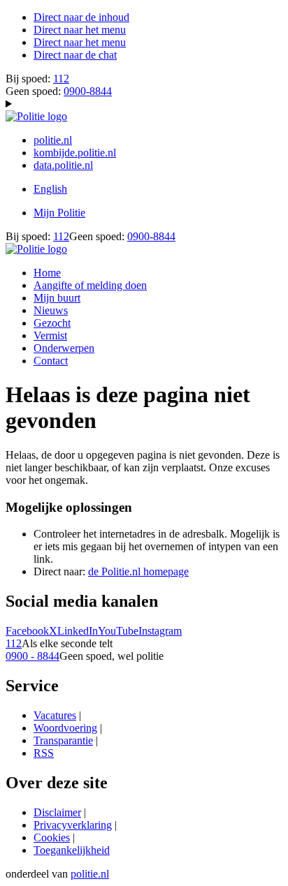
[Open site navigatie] (144, 104)
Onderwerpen (64, 348)
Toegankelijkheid (72, 850)
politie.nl (53, 140)
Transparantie (63, 740)
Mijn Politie (59, 213)
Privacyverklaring (73, 825)
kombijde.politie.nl (75, 152)
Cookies (52, 837)
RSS (44, 753)
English (50, 189)
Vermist (50, 335)
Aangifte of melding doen (90, 285)
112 (61, 78)
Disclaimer (57, 812)
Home (47, 273)
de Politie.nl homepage (138, 571)
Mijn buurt (57, 298)
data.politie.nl (63, 165)
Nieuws (51, 310)
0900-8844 (88, 91)
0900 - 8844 (32, 656)
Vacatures (55, 715)
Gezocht (52, 323)
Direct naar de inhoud (81, 17)
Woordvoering (65, 728)
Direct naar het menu (80, 30)
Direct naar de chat (75, 55)
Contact (51, 361)
